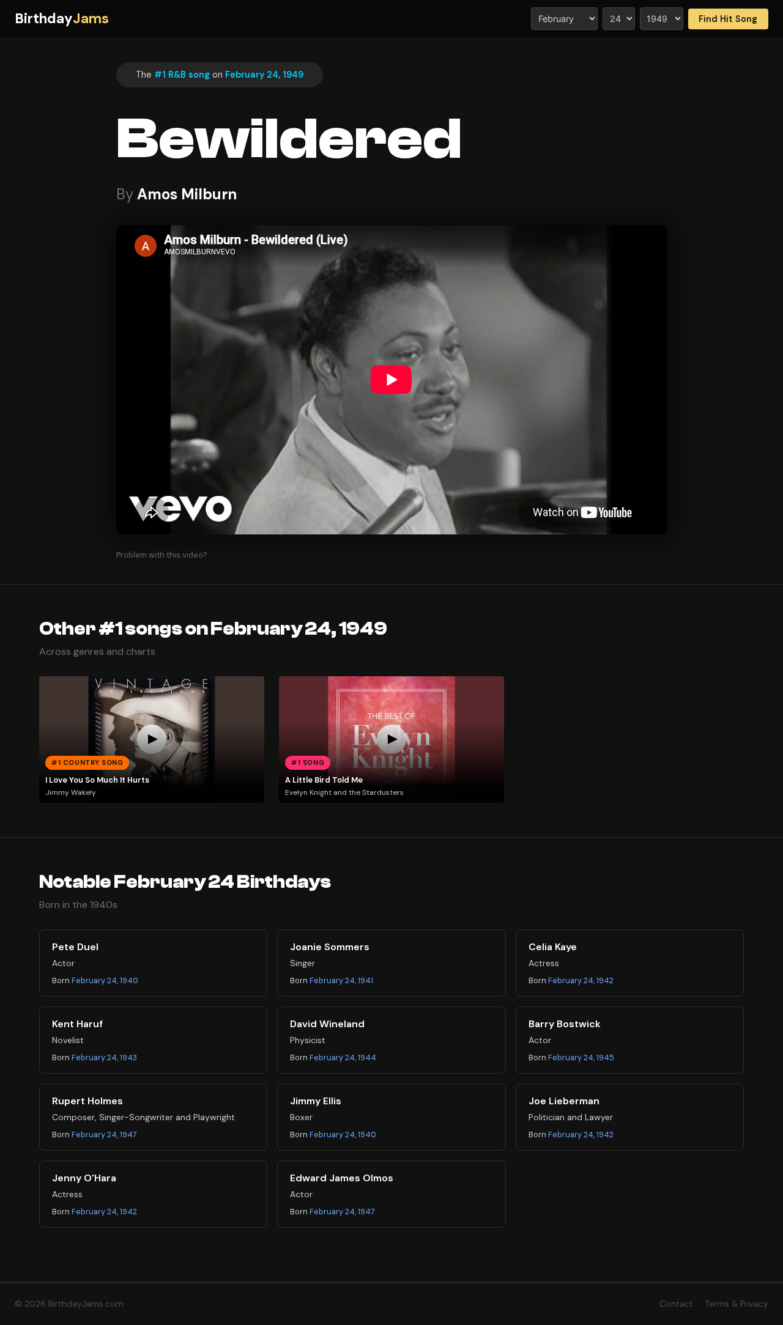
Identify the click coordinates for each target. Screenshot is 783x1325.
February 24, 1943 (104, 1057)
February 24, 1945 (581, 1057)
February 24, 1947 (104, 1134)
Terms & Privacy (736, 1304)
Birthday (62, 19)
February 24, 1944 (343, 1057)
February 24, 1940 (105, 980)
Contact (676, 1304)
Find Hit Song (728, 18)
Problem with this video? (161, 555)
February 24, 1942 (581, 980)
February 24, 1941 (341, 980)
